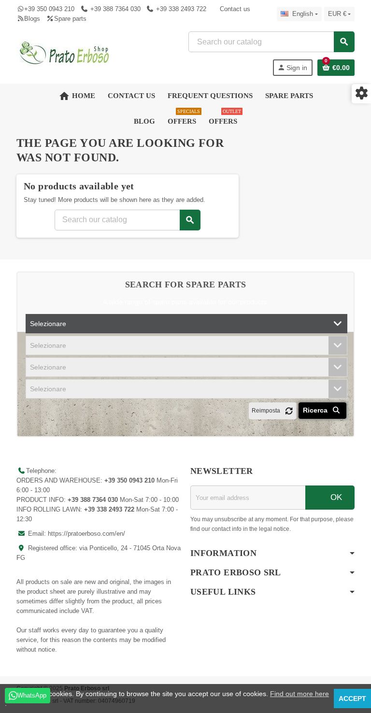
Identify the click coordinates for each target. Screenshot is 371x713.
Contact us (235, 9)
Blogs (32, 18)
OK (335, 497)
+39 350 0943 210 (49, 9)
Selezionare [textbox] (48, 324)
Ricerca (316, 410)
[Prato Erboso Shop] (64, 53)
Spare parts (70, 18)
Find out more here (299, 694)
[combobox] (271, 41)
